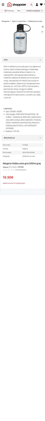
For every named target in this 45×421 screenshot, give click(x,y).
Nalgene (5, 167)
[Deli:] (42, 27)
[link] (37, 4)
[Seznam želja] (41, 4)
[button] (31, 5)
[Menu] (4, 4)
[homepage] (16, 4)
